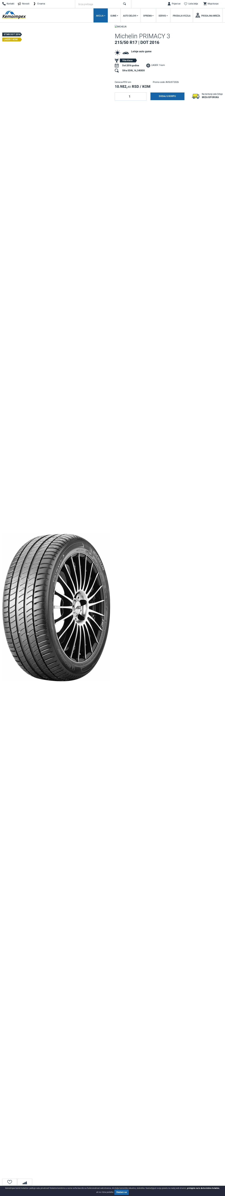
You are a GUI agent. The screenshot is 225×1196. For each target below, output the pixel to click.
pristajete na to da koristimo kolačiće (203, 1188)
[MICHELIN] (120, 26)
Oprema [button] (147, 16)
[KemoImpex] (14, 15)
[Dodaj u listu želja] (9, 1182)
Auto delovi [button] (129, 16)
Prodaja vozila (181, 16)
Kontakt (10, 3)
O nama (41, 3)
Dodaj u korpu (167, 96)
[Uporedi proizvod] (24, 1182)
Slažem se (121, 1192)
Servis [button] (162, 16)
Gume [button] (113, 16)
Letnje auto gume (141, 51)
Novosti (25, 3)
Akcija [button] (99, 16)
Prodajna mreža (210, 16)
